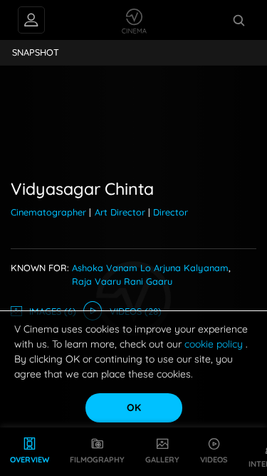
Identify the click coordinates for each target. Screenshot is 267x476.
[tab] (36, 53)
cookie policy (215, 344)
